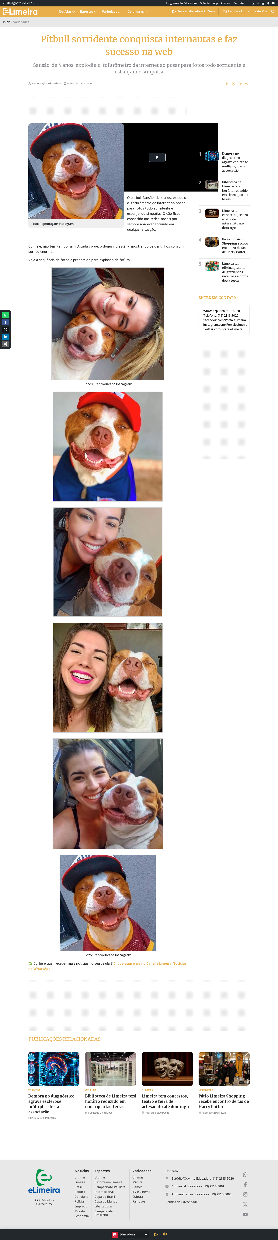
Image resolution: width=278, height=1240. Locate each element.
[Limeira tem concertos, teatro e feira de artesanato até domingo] (212, 213)
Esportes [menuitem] (86, 11)
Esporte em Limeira (108, 1182)
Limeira (80, 1182)
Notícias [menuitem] (65, 11)
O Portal (205, 3)
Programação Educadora (181, 3)
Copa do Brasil (105, 1197)
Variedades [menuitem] (110, 11)
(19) (223, 1178)
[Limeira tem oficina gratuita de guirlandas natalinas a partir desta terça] (212, 266)
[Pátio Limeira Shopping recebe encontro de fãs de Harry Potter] (212, 242)
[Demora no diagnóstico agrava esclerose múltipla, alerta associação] (212, 156)
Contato (239, 3)
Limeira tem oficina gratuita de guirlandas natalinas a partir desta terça (235, 272)
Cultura (137, 1197)
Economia (82, 1216)
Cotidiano (82, 1197)
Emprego (81, 1206)
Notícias (82, 1171)
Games (137, 1187)
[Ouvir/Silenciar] (164, 1234)
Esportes (102, 1171)
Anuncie (226, 3)
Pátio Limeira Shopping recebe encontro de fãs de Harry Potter (224, 1101)
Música (137, 1182)
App (215, 3)
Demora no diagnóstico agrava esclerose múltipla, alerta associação (235, 162)
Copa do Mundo (106, 1201)
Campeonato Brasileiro (104, 1213)
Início (7, 22)
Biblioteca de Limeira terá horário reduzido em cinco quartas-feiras (235, 190)
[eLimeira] (44, 1181)
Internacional (104, 1192)
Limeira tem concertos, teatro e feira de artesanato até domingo (235, 219)
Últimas (80, 1177)
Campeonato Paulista (110, 1187)
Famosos (138, 1201)
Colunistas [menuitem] (136, 11)
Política (80, 1192)
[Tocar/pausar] (156, 1235)
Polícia (79, 1201)
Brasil (78, 1187)
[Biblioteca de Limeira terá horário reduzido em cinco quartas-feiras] (212, 184)
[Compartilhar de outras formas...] (5, 344)
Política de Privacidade (181, 1202)
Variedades (141, 1171)
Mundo (80, 1211)
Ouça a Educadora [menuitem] (195, 11)
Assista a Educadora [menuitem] (247, 11)
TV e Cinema (141, 1192)
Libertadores (104, 1206)
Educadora (127, 1234)
